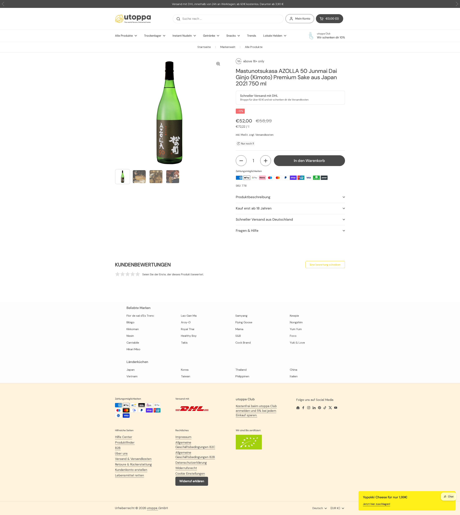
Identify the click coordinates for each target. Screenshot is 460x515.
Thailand (241, 370)
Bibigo (130, 322)
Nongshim (296, 322)
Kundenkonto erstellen (131, 470)
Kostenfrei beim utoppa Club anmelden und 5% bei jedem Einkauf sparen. (256, 410)
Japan (130, 370)
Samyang (241, 316)
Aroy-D (186, 322)
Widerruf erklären (191, 481)
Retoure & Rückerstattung (133, 464)
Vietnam (131, 376)
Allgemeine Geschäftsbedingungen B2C (195, 445)
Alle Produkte (254, 47)
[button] (241, 160)
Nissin (130, 336)
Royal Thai (187, 329)
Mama (239, 329)
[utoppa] (133, 18)
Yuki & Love (297, 342)
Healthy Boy (189, 336)
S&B (238, 336)
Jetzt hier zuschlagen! (376, 504)
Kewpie (294, 316)
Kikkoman (132, 329)
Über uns (121, 453)
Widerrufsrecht (186, 468)
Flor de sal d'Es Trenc (140, 316)
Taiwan (185, 376)
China (293, 370)
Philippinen (242, 376)
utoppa (152, 508)
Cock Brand (243, 342)
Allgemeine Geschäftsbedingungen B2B (195, 455)
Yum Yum (296, 329)
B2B (118, 448)
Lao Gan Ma (189, 316)
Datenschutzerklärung (191, 463)
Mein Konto (302, 18)
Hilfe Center (123, 437)
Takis (184, 342)
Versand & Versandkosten (133, 459)
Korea (184, 370)
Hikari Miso (133, 349)
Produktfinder (125, 442)
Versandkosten (264, 135)
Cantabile (132, 342)
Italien (294, 376)
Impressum (183, 437)
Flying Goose (243, 322)
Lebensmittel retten (129, 475)
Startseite (204, 47)
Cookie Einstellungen (190, 474)
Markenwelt (227, 47)
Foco (293, 336)
